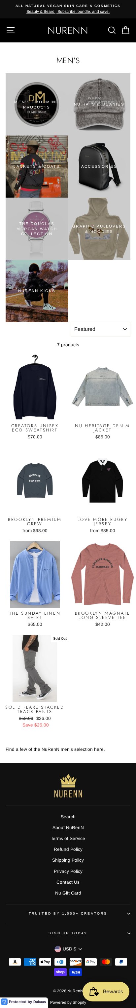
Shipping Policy (68, 860)
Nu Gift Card (68, 893)
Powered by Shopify (68, 1002)
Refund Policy (68, 849)
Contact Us (68, 882)
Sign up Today (68, 933)
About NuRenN (68, 827)
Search (68, 816)
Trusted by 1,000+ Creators (68, 913)
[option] (73, 9)
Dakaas (39, 1001)
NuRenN (68, 30)
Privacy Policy (68, 871)
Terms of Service (68, 838)
